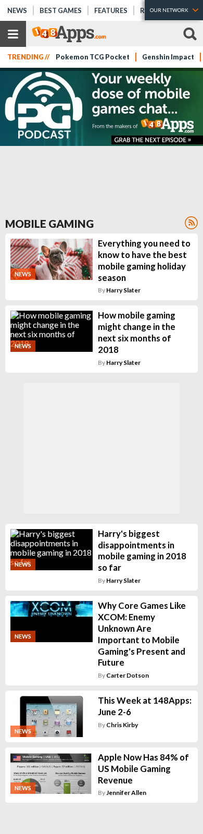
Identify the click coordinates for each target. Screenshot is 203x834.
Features (111, 10)
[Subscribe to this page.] (191, 223)
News (17, 10)
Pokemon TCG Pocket (93, 57)
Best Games (61, 10)
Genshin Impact (168, 57)
